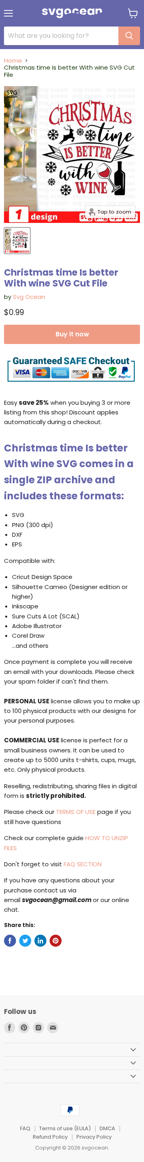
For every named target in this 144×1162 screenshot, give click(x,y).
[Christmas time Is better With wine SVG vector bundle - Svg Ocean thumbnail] (17, 240)
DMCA (107, 1128)
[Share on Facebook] (10, 941)
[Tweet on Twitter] (25, 941)
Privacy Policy (94, 1137)
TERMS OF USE (76, 812)
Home (13, 60)
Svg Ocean (29, 297)
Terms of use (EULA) (65, 1128)
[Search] (129, 36)
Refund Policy (50, 1137)
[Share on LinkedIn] (40, 941)
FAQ (25, 1128)
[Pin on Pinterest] (56, 941)
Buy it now (72, 334)
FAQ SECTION (83, 864)
